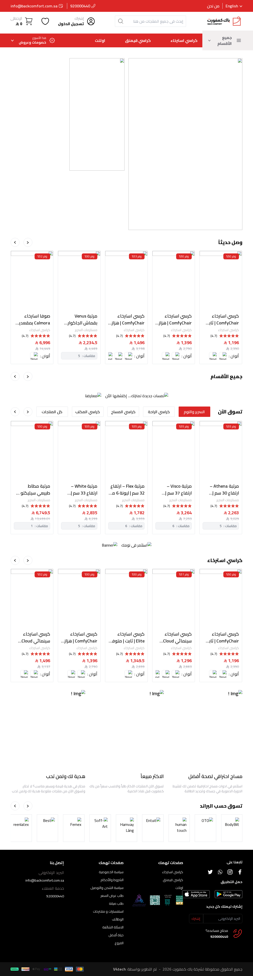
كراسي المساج (123, 411)
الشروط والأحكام (112, 879)
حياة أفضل (116, 935)
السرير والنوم (194, 411)
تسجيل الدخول (71, 24)
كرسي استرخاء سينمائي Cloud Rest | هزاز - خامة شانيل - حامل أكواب (33, 637)
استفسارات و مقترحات (108, 911)
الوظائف (118, 919)
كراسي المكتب (87, 411)
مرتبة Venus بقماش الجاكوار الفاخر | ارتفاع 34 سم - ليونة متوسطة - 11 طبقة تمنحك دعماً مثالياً (80, 319)
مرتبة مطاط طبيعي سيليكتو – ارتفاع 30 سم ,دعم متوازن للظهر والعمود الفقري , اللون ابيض (33, 490)
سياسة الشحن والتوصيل (107, 887)
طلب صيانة (116, 903)
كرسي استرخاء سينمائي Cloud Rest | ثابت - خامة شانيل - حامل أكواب (175, 637)
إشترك (195, 918)
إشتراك (79, 18)
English (232, 6)
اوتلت (100, 40)
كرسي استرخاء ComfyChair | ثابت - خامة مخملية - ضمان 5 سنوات (221, 319)
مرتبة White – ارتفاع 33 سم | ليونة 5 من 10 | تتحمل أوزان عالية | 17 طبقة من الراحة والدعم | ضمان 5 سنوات (79, 490)
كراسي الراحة (159, 411)
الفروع (119, 943)
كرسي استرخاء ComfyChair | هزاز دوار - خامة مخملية (126, 319)
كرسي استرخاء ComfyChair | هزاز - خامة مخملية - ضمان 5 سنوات (174, 319)
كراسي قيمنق (138, 40)
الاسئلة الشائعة (113, 927)
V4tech (119, 969)
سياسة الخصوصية (111, 872)
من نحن (213, 6)
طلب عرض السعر (112, 895)
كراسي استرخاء (183, 40)
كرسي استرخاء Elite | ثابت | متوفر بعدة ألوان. (128, 637)
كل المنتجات (52, 411)
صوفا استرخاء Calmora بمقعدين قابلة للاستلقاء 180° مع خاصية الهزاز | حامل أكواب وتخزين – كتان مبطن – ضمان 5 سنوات (32, 319)
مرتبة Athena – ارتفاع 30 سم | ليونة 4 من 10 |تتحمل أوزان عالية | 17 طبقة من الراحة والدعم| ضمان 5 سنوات (221, 490)
